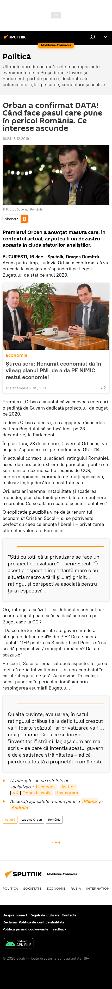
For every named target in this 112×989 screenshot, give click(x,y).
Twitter (68, 787)
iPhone (89, 801)
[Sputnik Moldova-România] (16, 39)
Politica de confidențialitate (42, 922)
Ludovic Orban (31, 819)
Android (19, 808)
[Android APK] (18, 944)
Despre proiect (15, 915)
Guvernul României (30, 209)
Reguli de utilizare (44, 915)
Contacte (69, 915)
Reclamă (10, 922)
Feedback (58, 929)
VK (15, 793)
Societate (32, 888)
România (54, 819)
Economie (16, 355)
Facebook (46, 787)
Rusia (76, 888)
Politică (10, 819)
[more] (103, 387)
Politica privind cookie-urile (25, 929)
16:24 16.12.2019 (16, 138)
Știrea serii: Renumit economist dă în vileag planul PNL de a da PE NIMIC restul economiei (53, 370)
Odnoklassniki (37, 793)
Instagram (67, 793)
